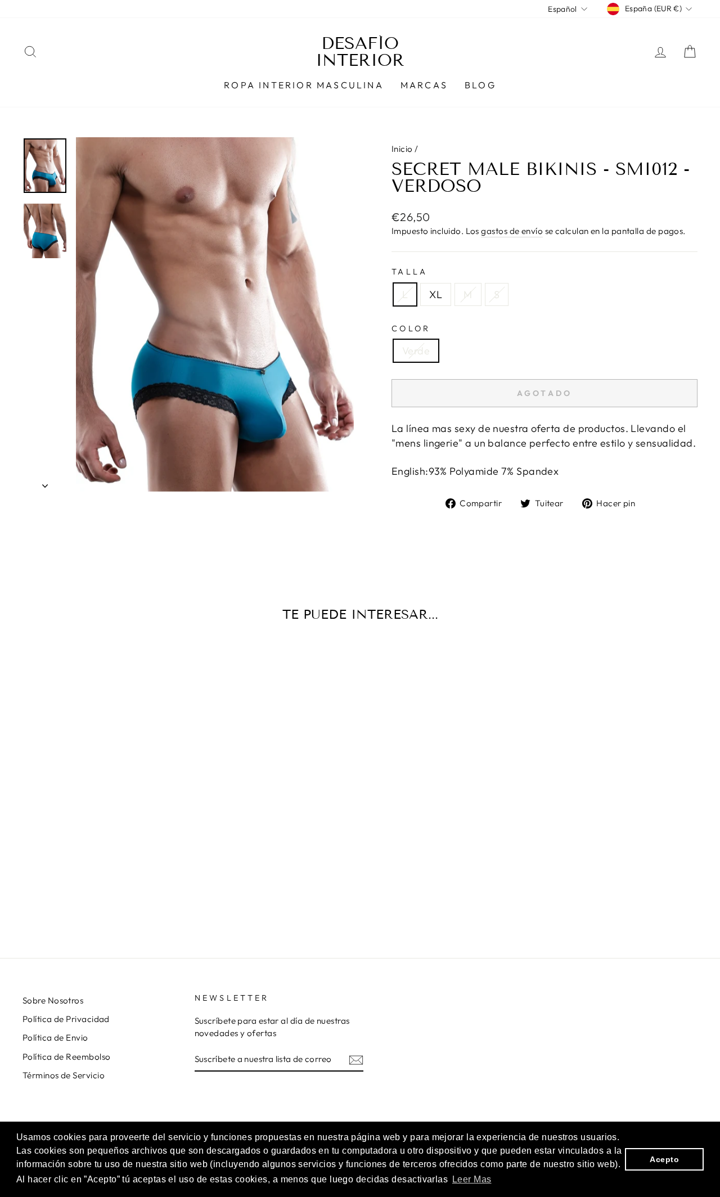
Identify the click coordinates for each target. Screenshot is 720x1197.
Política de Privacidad (66, 1019)
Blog (480, 85)
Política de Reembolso (66, 1056)
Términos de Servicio (63, 1075)
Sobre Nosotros (52, 1000)
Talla (410, 272)
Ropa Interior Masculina (304, 85)
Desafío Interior (360, 51)
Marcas (424, 85)
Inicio (402, 148)
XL (435, 294)
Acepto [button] (664, 1159)
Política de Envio (55, 1037)
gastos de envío (512, 231)
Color (411, 328)
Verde (416, 350)
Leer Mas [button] (472, 1179)
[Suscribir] (356, 1059)
